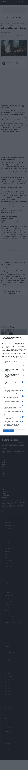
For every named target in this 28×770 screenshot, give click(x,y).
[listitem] (14, 362)
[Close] (25, 337)
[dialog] (14, 385)
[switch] (23, 365)
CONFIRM (8, 430)
